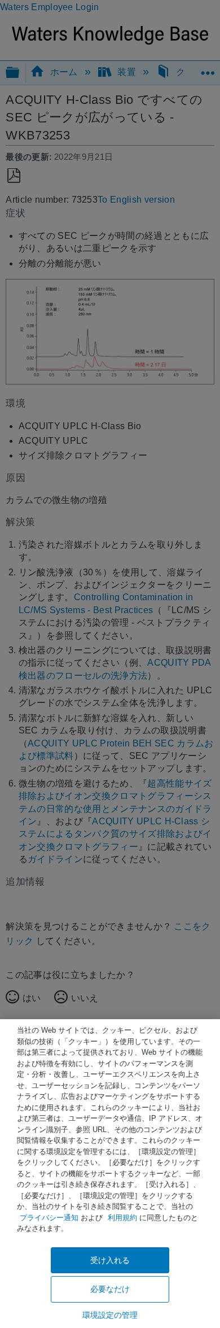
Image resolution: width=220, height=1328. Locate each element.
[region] (110, 1173)
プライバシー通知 (49, 1217)
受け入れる (110, 1260)
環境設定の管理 (110, 1315)
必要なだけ (110, 1289)
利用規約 (122, 1217)
